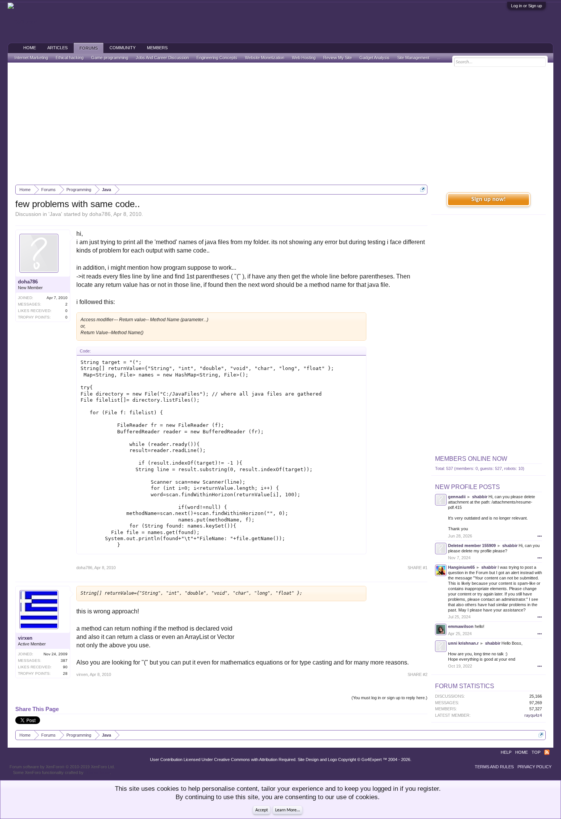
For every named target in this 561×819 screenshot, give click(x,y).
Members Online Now (471, 458)
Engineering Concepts (217, 57)
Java (55, 214)
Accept (261, 810)
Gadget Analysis (374, 57)
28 (65, 673)
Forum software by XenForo (62, 766)
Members (157, 47)
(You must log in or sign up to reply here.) (389, 697)
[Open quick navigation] (422, 189)
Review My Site (337, 57)
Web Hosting (304, 57)
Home (29, 47)
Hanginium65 (461, 567)
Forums (88, 48)
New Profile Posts (467, 487)
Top (536, 752)
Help (506, 752)
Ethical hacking (70, 57)
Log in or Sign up (526, 5)
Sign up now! (488, 199)
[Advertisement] (280, 123)
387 (64, 660)
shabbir (479, 496)
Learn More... (287, 810)
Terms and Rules (494, 766)
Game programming (109, 57)
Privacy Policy (534, 766)
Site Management (413, 57)
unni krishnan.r (463, 643)
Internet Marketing (31, 57)
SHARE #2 (417, 674)
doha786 (100, 214)
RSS (547, 752)
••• (539, 536)
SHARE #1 (417, 567)
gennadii (457, 496)
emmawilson (461, 626)
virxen (25, 638)
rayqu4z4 (533, 715)
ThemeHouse (97, 772)
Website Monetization (264, 57)
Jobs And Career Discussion (162, 57)
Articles (57, 47)
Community (122, 47)
